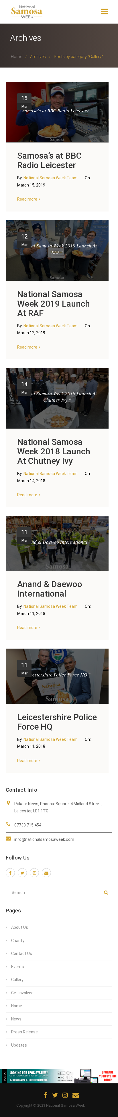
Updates (19, 1045)
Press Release (24, 1032)
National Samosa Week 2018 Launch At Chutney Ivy (53, 451)
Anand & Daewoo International (49, 589)
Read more (27, 199)
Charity (17, 940)
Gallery (17, 979)
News (16, 1019)
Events (17, 966)
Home (16, 56)
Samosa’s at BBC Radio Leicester (49, 160)
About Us (19, 927)
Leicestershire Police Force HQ (57, 722)
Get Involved (22, 993)
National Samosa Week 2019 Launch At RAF (53, 303)
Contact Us (21, 953)
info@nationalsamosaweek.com (44, 839)
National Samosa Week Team (50, 178)
